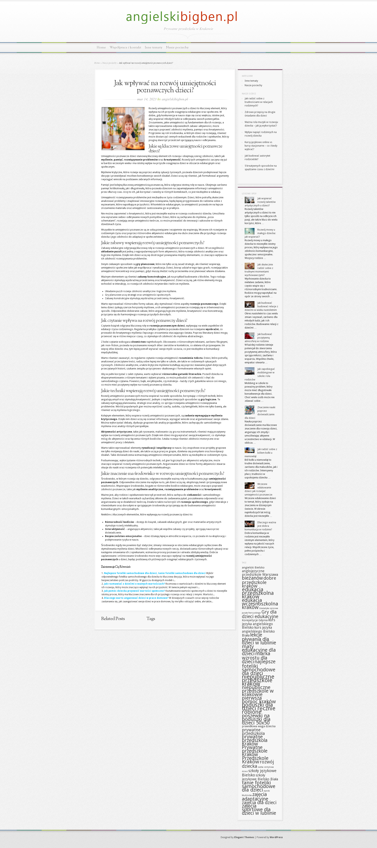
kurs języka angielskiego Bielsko (258, 623)
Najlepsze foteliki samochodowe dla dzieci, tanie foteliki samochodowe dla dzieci (155, 573)
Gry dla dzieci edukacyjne (260, 614)
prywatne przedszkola (253, 731)
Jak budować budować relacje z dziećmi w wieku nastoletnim (261, 306)
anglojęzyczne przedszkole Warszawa (260, 573)
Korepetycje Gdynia (255, 620)
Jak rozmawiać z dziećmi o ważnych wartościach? (134, 583)
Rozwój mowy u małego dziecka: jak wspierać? (260, 233)
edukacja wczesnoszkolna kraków (260, 603)
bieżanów (252, 578)
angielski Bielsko (253, 567)
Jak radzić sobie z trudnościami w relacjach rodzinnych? (259, 102)
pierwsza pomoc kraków (259, 699)
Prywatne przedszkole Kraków (254, 751)
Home (101, 47)
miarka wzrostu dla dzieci (256, 657)
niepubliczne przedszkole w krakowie (258, 690)
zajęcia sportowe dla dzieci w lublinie (259, 809)
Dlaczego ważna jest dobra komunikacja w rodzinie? (260, 526)
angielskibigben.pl (175, 99)
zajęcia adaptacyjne (255, 797)
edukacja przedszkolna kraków (258, 593)
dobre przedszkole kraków (259, 582)
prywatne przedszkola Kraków (254, 740)
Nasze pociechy (177, 47)
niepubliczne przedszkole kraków (258, 680)
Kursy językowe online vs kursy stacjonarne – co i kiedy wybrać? (261, 146)
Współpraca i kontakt (125, 47)
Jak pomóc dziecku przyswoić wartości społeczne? (134, 591)
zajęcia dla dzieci (259, 802)
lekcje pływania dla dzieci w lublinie (259, 639)
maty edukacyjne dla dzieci (259, 649)
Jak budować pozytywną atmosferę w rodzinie (258, 338)
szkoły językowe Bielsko (259, 772)
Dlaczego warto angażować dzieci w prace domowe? (136, 598)
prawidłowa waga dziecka (258, 726)
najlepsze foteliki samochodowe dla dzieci (258, 667)
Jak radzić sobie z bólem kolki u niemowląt (261, 453)
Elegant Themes (244, 837)
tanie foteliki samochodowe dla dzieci (258, 786)
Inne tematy (153, 47)
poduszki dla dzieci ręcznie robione (258, 708)
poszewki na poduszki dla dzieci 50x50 (256, 719)
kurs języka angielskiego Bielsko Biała (258, 631)
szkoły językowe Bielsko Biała (260, 777)
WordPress (276, 837)
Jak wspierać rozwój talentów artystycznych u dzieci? (260, 202)
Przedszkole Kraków (255, 760)
